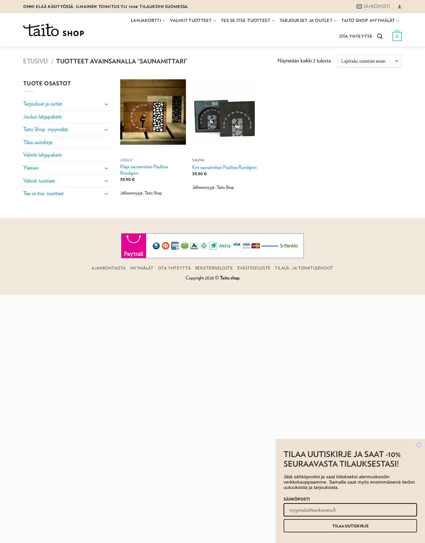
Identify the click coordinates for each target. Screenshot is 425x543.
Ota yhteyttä (356, 36)
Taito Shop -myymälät (368, 20)
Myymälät (142, 268)
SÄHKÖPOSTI (297, 499)
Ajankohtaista (109, 268)
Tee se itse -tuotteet (245, 20)
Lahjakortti (146, 20)
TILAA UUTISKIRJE (350, 525)
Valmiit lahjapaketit (42, 155)
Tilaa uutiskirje (37, 142)
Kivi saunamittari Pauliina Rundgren (224, 167)
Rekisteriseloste (214, 268)
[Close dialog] (419, 444)
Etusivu (35, 61)
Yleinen (31, 168)
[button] (399, 6)
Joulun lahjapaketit (42, 117)
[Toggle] (107, 104)
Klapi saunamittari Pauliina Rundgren (144, 170)
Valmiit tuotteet (191, 20)
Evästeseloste (254, 268)
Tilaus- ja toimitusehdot (304, 268)
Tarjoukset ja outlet (306, 20)
